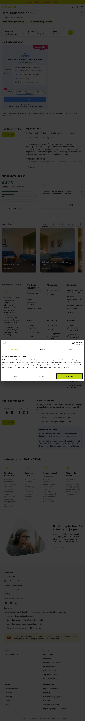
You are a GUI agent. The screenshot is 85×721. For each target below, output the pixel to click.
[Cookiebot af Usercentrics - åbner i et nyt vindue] (73, 343)
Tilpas (41, 376)
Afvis (15, 376)
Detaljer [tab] (42, 349)
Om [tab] (70, 349)
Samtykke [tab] (14, 349)
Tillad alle (69, 376)
